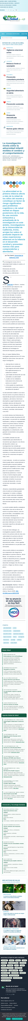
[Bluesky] (20, 183)
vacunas (22, 965)
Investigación (6, 158)
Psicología (14, 158)
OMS (21, 970)
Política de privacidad (17, 1018)
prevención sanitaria (6, 980)
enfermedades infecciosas (7, 967)
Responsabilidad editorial (6, 1005)
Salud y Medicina (11, 160)
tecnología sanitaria (13, 970)
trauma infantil (14, 642)
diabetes (3, 965)
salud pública (4, 960)
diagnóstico (22, 972)
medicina (11, 960)
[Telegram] (17, 183)
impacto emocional (7, 636)
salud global (4, 970)
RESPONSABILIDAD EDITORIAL (7, 3)
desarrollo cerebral (7, 633)
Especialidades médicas (16, 157)
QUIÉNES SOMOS (3, 1)
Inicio (3, 33)
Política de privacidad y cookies (8, 1007)
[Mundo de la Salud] (14, 19)
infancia (14, 636)
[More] (17, 186)
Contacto (16, 1005)
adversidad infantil (7, 627)
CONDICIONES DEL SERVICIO (6, 7)
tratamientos (4, 975)
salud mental (6, 642)
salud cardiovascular (14, 975)
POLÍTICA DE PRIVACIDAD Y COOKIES (8, 5)
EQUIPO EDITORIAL (12, 1)
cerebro (14, 627)
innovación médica (17, 977)
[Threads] (14, 183)
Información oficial (20, 742)
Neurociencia (6, 639)
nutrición (24, 960)
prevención (4, 962)
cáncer (16, 965)
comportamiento (16, 630)
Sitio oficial (15, 788)
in (9, 994)
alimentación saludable (6, 977)
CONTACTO (16, 3)
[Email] (14, 186)
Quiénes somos (4, 1003)
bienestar (18, 960)
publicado (10, 284)
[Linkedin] (10, 183)
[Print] (10, 186)
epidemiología (15, 972)
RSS (16, 10)
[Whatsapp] (23, 183)
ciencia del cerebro (7, 630)
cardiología (10, 965)
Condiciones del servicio (6, 1009)
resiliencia (19, 639)
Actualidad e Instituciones (13, 33)
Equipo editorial (13, 1003)
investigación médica (13, 962)
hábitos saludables (5, 972)
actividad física (18, 967)
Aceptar (8, 1018)
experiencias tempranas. (18, 633)
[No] (26, 1016)
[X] (7, 183)
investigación (21, 636)
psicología (13, 639)
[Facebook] (4, 183)
